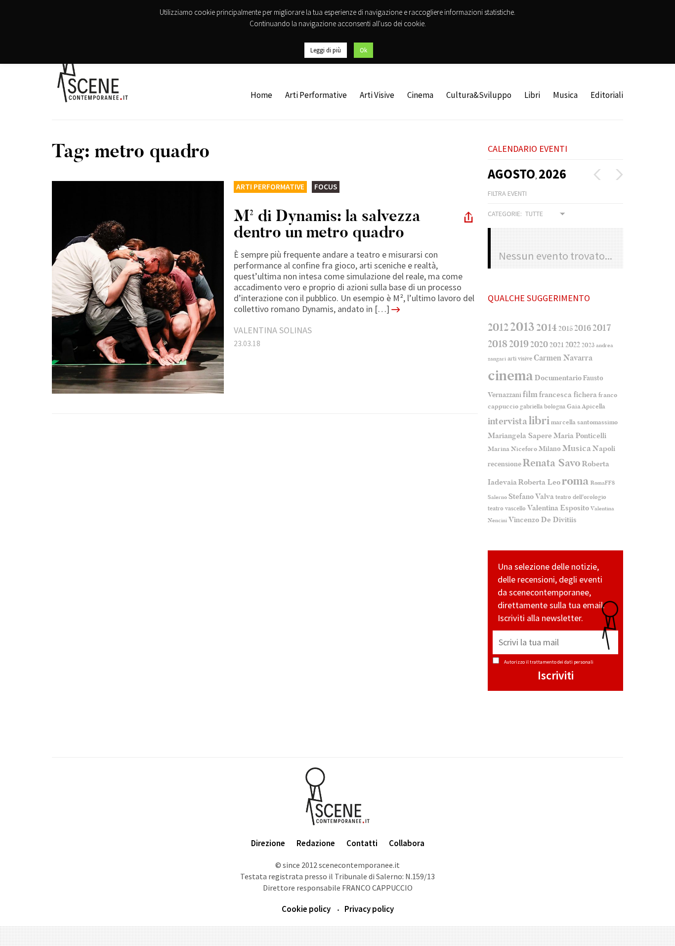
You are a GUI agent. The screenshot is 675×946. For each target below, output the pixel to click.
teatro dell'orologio (580, 497)
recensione (504, 464)
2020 (539, 344)
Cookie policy (306, 908)
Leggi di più (325, 50)
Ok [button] (363, 50)
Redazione (315, 843)
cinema (510, 375)
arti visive (519, 358)
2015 (565, 328)
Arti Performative (316, 95)
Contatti (362, 843)
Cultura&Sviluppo (478, 95)
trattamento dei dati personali (561, 662)
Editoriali (607, 95)
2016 (582, 328)
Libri (532, 95)
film (530, 394)
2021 (556, 345)
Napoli (603, 448)
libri (539, 420)
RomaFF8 (603, 483)
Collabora (406, 843)
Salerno (497, 497)
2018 (497, 344)
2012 (498, 327)
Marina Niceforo (512, 449)
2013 (522, 327)
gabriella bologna (542, 406)
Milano (550, 449)
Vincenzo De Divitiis (542, 520)
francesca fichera (568, 395)
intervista (507, 421)
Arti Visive (377, 95)
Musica (565, 95)
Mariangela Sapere (520, 436)
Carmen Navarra (563, 358)
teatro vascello (507, 508)
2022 (572, 345)
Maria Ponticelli (579, 436)
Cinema (420, 95)
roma (575, 481)
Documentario (558, 378)
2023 (588, 345)
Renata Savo (552, 463)
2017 (601, 328)
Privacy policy (369, 908)
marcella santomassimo (584, 422)
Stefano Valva (531, 496)
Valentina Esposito (558, 508)
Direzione (268, 843)
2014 (546, 327)
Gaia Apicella (586, 406)
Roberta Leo (539, 482)
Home (261, 95)
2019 (519, 344)
